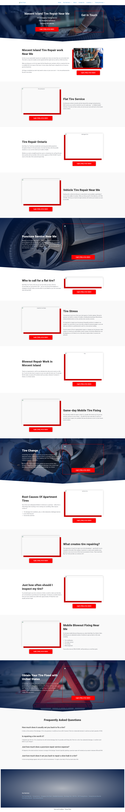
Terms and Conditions (59, 809)
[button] (70, 2)
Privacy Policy (68, 809)
